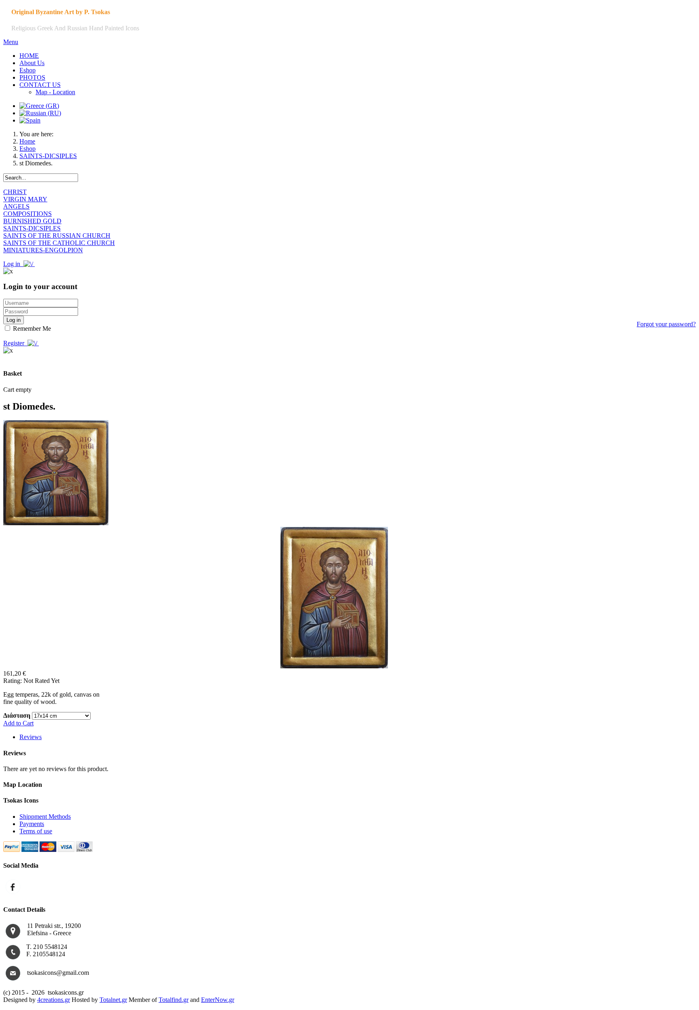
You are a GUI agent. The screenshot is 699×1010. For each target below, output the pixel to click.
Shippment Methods (45, 816)
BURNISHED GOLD (32, 221)
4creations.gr (53, 999)
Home (27, 141)
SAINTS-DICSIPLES (48, 155)
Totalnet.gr (113, 999)
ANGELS (16, 206)
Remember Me (31, 328)
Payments (31, 823)
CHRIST (15, 191)
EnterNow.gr (217, 999)
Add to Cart (18, 723)
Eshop (27, 148)
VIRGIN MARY (25, 199)
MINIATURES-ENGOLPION (43, 250)
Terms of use (35, 831)
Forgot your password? (666, 324)
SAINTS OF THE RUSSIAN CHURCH (56, 235)
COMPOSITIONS (27, 213)
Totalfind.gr (174, 999)
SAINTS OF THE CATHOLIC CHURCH (59, 242)
